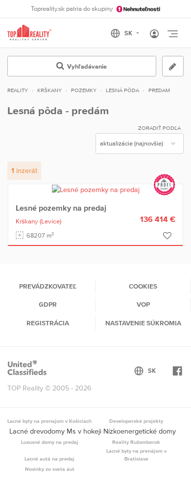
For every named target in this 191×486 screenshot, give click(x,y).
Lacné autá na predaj (49, 459)
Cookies (143, 286)
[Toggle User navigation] (154, 34)
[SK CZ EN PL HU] (129, 33)
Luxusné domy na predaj (49, 442)
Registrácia (47, 323)
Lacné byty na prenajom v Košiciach (49, 421)
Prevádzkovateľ (47, 286)
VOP (143, 304)
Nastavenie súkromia (143, 323)
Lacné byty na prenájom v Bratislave (136, 455)
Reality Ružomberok (136, 442)
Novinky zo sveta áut (49, 469)
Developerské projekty (136, 421)
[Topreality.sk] (29, 33)
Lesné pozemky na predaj (61, 207)
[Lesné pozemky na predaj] (96, 189)
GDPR (48, 304)
